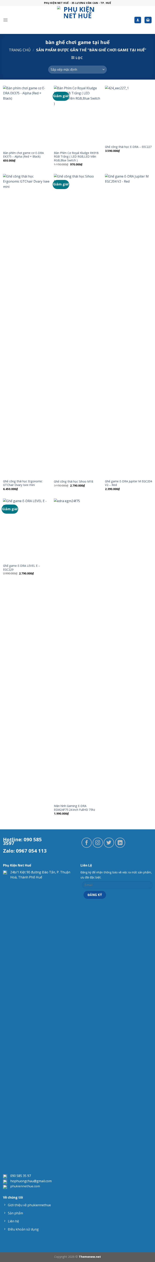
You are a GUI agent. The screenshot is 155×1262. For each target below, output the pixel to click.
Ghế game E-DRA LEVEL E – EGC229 (21, 567)
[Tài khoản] (137, 20)
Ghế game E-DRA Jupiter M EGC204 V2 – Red (128, 483)
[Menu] (5, 20)
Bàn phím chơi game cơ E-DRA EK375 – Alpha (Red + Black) (23, 155)
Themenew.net (90, 1257)
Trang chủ (19, 49)
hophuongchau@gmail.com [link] (31, 1181)
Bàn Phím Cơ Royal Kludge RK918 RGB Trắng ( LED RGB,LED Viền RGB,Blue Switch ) (76, 156)
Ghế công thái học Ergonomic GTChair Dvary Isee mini (22, 483)
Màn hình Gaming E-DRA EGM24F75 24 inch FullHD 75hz (74, 808)
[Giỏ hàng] (148, 20)
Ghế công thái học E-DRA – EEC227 (128, 147)
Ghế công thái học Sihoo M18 (73, 481)
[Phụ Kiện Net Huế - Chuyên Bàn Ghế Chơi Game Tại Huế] (77, 20)
